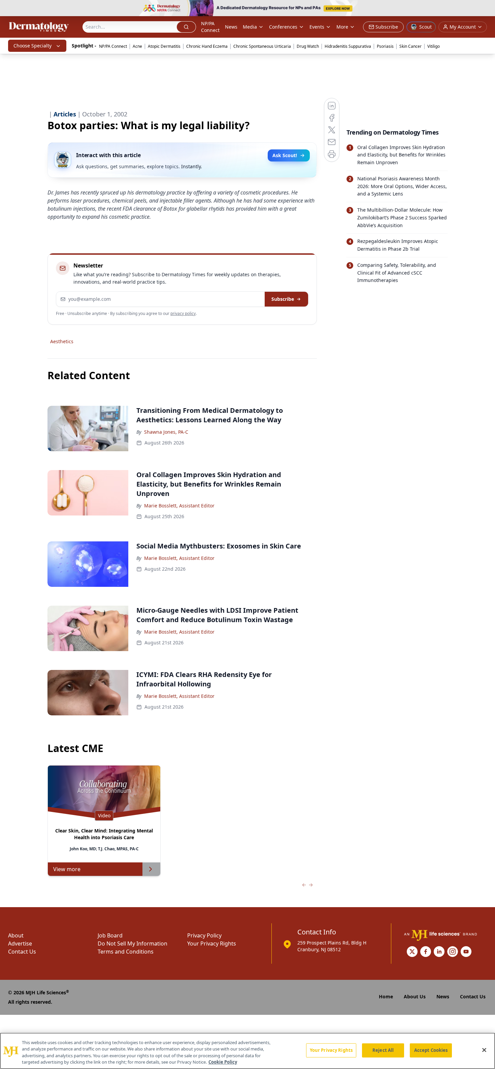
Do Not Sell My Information (132, 943)
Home (386, 996)
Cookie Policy (222, 1062)
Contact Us (22, 951)
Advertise (20, 943)
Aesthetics (61, 341)
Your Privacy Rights (211, 943)
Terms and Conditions (126, 951)
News (231, 27)
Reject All (383, 1050)
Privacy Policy (204, 935)
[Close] (484, 1049)
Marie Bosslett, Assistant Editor (179, 505)
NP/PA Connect (210, 26)
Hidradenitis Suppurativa (348, 46)
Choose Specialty (32, 45)
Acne (137, 46)
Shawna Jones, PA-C (166, 432)
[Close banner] (486, 8)
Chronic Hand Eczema (207, 46)
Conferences (283, 27)
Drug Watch (308, 46)
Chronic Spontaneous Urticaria (262, 46)
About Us (415, 996)
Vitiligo (433, 46)
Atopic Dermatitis (164, 46)
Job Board (110, 935)
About (16, 935)
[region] (247, 1051)
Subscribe (282, 299)
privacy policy (183, 313)
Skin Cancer (410, 46)
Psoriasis (385, 46)
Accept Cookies (431, 1050)
